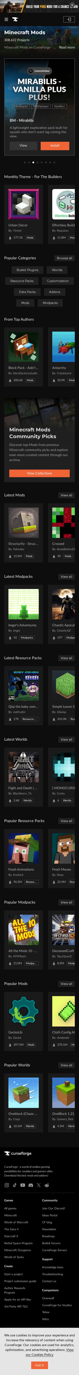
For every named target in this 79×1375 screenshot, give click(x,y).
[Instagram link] (6, 1185)
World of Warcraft (16, 1222)
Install (55, 145)
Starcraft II (11, 1236)
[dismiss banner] (72, 5)
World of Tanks (14, 1257)
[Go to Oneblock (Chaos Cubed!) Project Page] (23, 1102)
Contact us (49, 1281)
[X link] (38, 1185)
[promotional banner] (39, 6)
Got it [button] (39, 1365)
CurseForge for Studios (57, 1305)
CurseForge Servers (54, 1250)
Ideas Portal (49, 1215)
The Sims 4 (11, 1229)
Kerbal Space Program (18, 1243)
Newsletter (49, 1229)
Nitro (45, 1319)
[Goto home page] (15, 19)
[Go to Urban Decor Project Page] (23, 214)
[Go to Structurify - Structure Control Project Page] (23, 532)
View (23, 145)
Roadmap (48, 1236)
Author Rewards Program (14, 1290)
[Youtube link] (22, 1185)
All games (10, 1208)
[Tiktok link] (14, 1185)
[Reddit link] (46, 1185)
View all (66, 495)
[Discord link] (30, 1185)
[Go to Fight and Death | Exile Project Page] (23, 777)
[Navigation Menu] (6, 19)
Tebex (46, 1312)
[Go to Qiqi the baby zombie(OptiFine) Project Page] (23, 695)
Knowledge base (52, 1267)
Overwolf (48, 1298)
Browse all (64, 258)
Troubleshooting (52, 1274)
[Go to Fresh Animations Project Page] (23, 858)
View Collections (39, 473)
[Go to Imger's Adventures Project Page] (23, 614)
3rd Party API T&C (16, 1306)
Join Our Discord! (53, 1208)
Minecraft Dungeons (17, 1250)
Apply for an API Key (17, 1299)
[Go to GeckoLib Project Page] (23, 1021)
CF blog (47, 1222)
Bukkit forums (51, 1243)
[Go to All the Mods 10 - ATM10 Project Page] (23, 940)
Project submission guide (20, 1281)
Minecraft (10, 1215)
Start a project (13, 1274)
